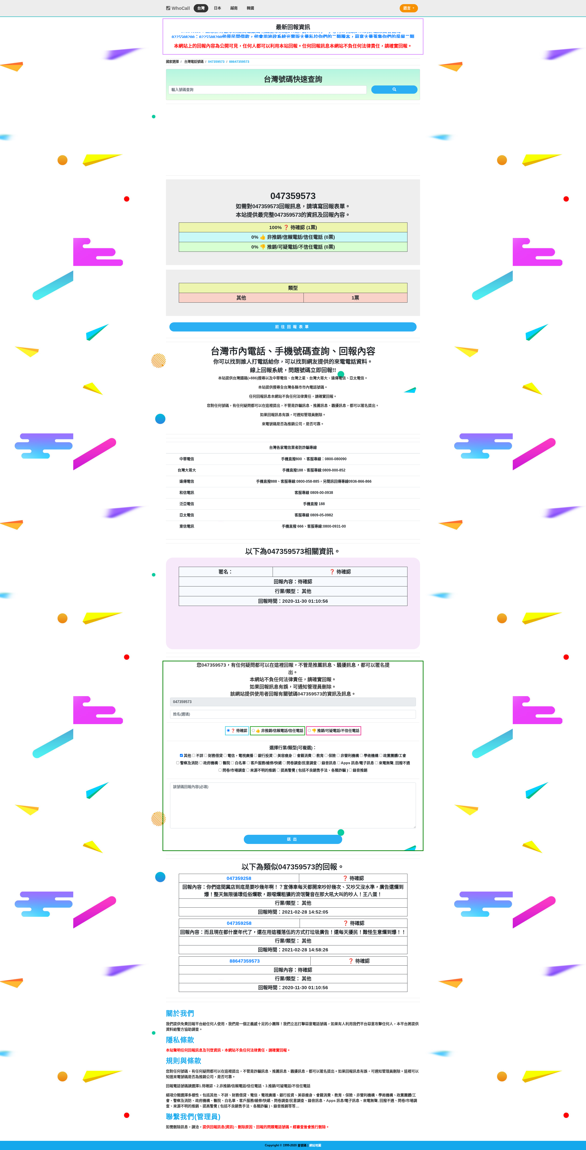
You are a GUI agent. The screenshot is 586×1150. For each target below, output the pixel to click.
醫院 (226, 763)
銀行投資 (265, 756)
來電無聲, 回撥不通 (394, 763)
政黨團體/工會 (394, 756)
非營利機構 (349, 756)
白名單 (240, 763)
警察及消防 (188, 763)
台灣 (201, 8)
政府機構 (210, 763)
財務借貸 (215, 756)
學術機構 (370, 756)
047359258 (239, 878)
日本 (217, 8)
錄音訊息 (328, 763)
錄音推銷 (359, 770)
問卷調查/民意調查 (301, 763)
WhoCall (180, 8)
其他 (187, 756)
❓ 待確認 (238, 731)
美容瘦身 (284, 756)
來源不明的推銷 (262, 770)
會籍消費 (304, 756)
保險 (332, 756)
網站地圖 (315, 1145)
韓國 (250, 8)
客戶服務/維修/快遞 (266, 763)
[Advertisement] (293, 140)
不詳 (199, 756)
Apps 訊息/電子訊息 (357, 763)
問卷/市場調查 (233, 770)
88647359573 (245, 961)
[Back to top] (577, 1127)
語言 (407, 8)
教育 (319, 756)
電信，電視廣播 (240, 756)
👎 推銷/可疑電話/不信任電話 (335, 731)
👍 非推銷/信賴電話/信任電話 (279, 731)
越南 (234, 8)
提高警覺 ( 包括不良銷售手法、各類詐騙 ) (314, 770)
